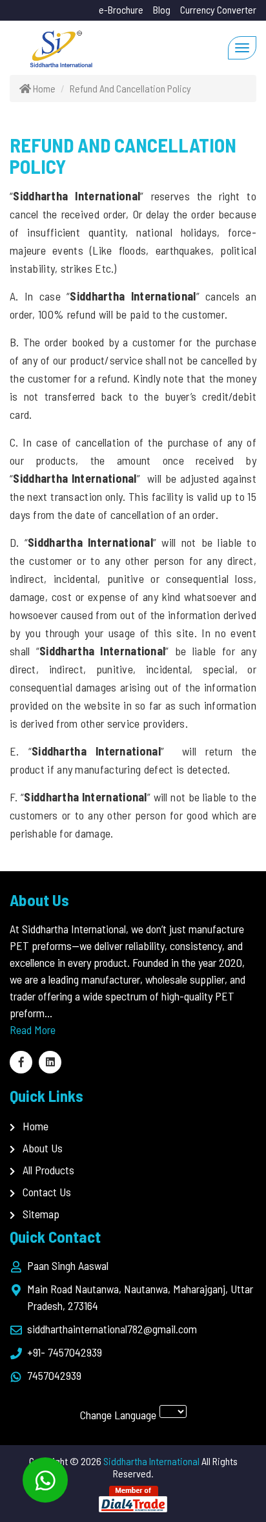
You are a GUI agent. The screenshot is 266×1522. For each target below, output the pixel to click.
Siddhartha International (151, 1461)
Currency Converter (218, 9)
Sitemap (41, 1214)
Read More (33, 1029)
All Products (48, 1170)
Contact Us (47, 1192)
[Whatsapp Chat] (45, 1480)
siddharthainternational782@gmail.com (112, 1329)
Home (35, 1126)
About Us (43, 1148)
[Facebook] (21, 1062)
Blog (161, 9)
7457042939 (54, 1375)
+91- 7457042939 (64, 1352)
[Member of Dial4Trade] (133, 1498)
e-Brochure (121, 9)
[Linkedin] (50, 1062)
